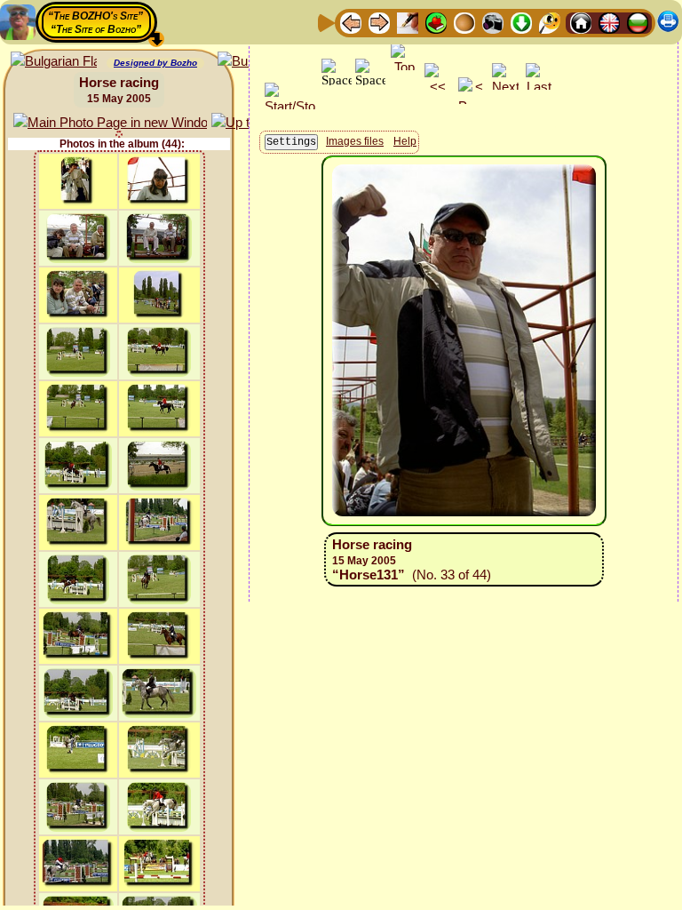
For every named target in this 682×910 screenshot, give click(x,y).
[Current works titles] (464, 21)
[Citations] (436, 21)
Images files (355, 141)
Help (404, 141)
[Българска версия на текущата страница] (54, 61)
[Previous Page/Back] (350, 21)
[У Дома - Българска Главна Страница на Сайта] (637, 21)
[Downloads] (521, 21)
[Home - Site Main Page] (580, 21)
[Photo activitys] (493, 21)
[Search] (549, 21)
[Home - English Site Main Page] (609, 21)
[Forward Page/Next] (379, 21)
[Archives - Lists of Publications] (407, 21)
